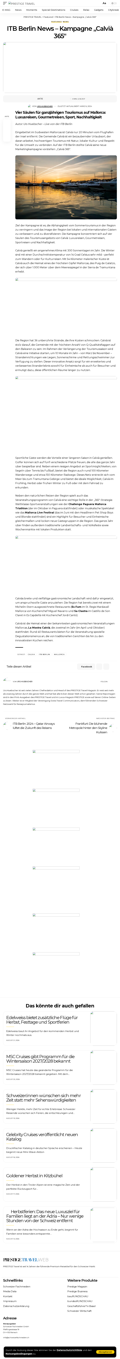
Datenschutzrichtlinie (69, 1350)
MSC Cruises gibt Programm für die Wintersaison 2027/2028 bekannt (40, 1059)
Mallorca (59, 654)
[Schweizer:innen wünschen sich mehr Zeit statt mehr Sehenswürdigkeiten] (103, 1106)
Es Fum (76, 606)
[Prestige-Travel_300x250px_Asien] (56, 971)
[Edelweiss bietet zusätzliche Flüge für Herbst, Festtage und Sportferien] (103, 1028)
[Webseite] (110, 681)
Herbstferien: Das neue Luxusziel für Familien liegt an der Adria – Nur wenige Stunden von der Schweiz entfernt (44, 1216)
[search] (98, 3)
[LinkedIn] (115, 681)
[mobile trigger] (5, 3)
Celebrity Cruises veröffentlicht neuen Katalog (42, 1137)
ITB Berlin (44, 654)
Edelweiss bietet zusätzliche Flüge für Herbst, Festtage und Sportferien (42, 1020)
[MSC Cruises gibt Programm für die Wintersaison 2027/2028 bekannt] (103, 1067)
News (66, 22)
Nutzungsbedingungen (19, 1353)
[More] (65, 98)
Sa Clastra (81, 611)
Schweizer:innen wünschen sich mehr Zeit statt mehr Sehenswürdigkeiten (43, 1098)
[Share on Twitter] (51, 98)
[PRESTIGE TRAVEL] (21, 3)
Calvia (31, 654)
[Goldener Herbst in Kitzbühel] (103, 1184)
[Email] (56, 98)
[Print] (61, 98)
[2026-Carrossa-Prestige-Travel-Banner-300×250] (56, 932)
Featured (56, 22)
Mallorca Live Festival (39, 512)
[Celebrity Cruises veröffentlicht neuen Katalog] (103, 1145)
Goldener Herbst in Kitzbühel (34, 1175)
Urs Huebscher (45, 106)
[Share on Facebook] (46, 98)
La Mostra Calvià (39, 627)
